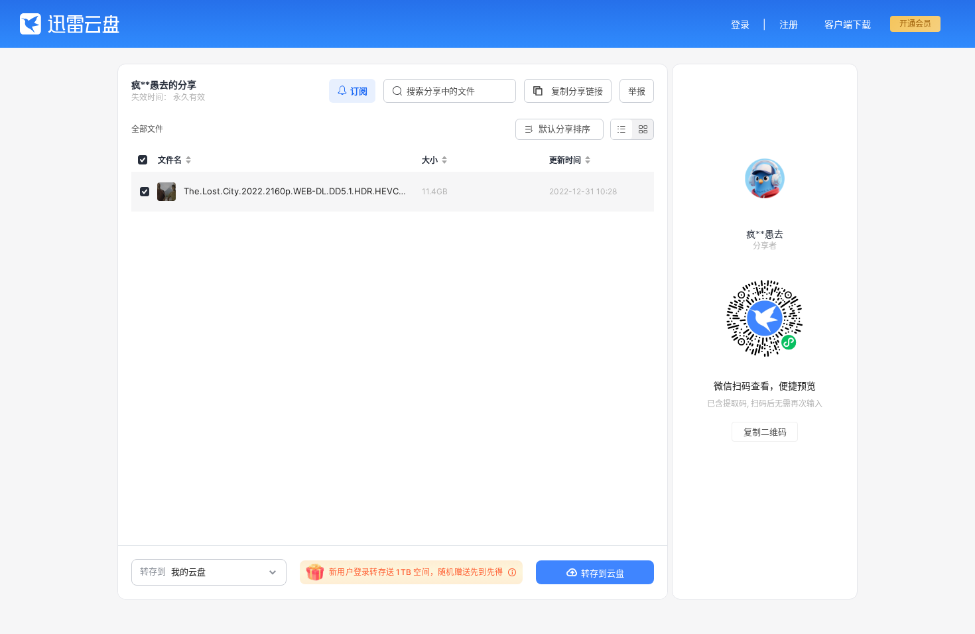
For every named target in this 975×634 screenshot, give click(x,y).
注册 (788, 24)
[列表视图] (621, 129)
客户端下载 (847, 24)
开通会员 (915, 24)
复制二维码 (765, 431)
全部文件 (147, 129)
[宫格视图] (642, 129)
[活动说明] (510, 572)
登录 (740, 24)
